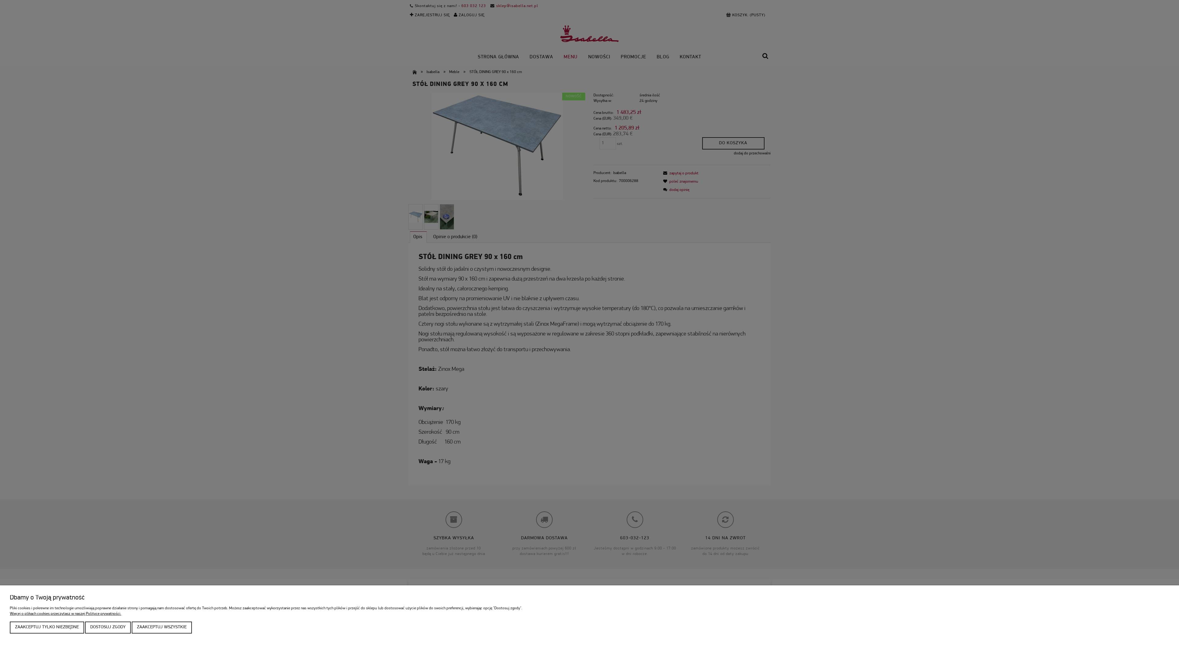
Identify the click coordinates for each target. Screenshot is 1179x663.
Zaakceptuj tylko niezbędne (47, 627)
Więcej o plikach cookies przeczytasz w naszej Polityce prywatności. (65, 614)
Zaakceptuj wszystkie (162, 627)
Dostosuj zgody (108, 627)
